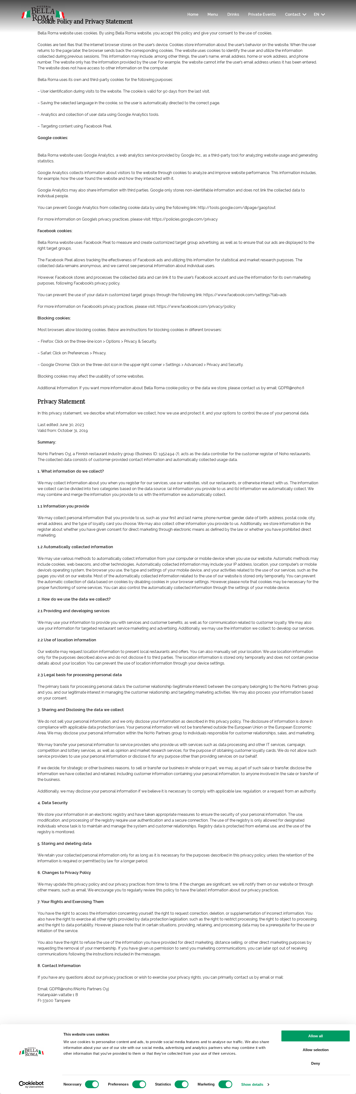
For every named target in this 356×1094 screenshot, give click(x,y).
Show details (252, 1084)
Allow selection (316, 1050)
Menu (213, 14)
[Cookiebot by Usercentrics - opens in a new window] (31, 1084)
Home (192, 14)
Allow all (315, 1036)
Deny (315, 1063)
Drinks (233, 14)
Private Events (262, 14)
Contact (293, 14)
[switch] (139, 1084)
